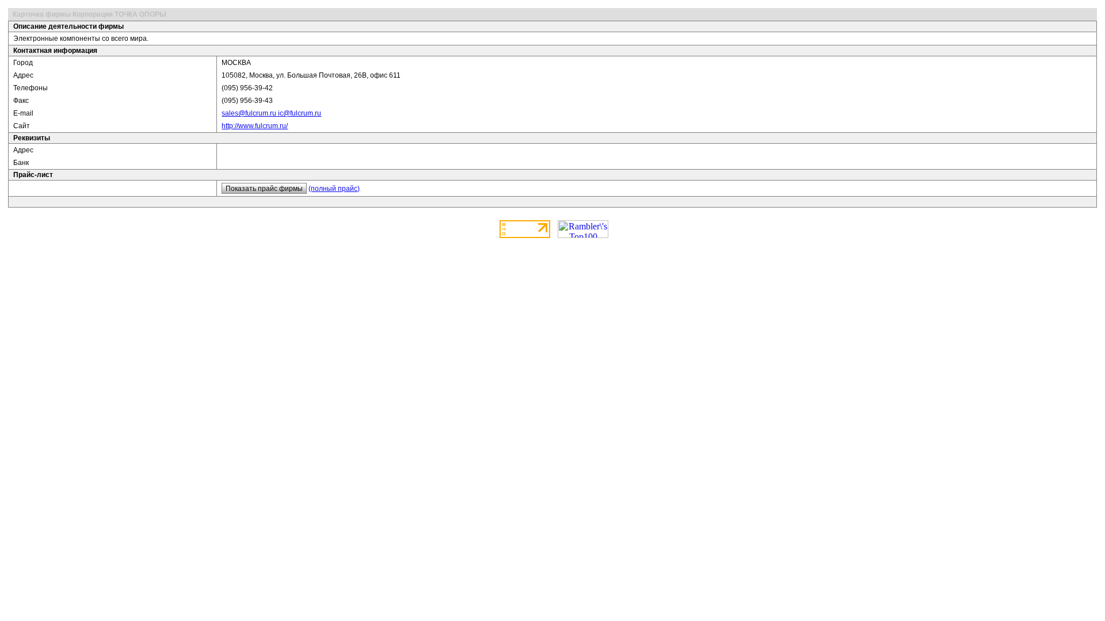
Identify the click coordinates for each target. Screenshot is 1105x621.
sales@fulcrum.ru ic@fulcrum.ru (271, 113)
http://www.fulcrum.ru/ (255, 126)
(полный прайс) (334, 189)
